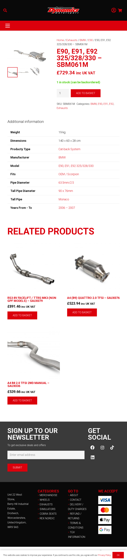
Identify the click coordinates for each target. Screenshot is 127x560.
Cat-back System (69, 149)
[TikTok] (112, 447)
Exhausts (71, 40)
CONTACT (75, 499)
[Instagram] (102, 447)
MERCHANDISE (48, 495)
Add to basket (85, 93)
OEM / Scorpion (69, 174)
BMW (83, 40)
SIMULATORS (47, 509)
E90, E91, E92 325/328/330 (76, 166)
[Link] (113, 10)
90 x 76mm (66, 191)
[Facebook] (92, 447)
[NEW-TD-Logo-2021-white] (63, 10)
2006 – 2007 (67, 207)
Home (60, 40)
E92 (111, 103)
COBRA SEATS (48, 513)
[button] (5, 10)
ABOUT (74, 495)
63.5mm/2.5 (66, 182)
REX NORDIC (47, 518)
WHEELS (45, 499)
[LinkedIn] (92, 457)
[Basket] (120, 10)
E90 (90, 40)
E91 (106, 103)
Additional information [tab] (25, 121)
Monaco (64, 199)
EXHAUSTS (46, 504)
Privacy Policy (104, 555)
